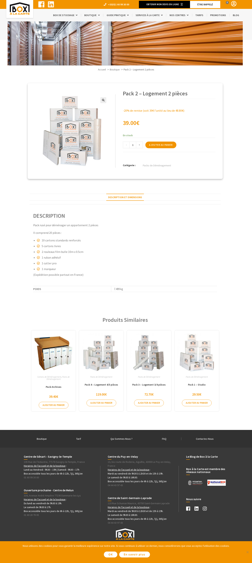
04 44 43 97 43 (115, 485)
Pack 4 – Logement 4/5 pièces (101, 384)
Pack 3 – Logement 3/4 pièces (149, 384)
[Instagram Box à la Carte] (206, 509)
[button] (164, 4)
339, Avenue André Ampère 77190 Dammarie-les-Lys (52, 495)
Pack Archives (53, 387)
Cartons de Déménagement (49, 376)
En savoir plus (134, 554)
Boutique (42, 438)
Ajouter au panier (160, 144)
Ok (110, 554)
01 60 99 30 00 (31, 477)
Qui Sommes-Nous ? (121, 438)
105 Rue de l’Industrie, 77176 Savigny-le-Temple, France (54, 462)
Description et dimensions (125, 197)
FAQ (164, 438)
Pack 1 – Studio (197, 384)
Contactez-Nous (205, 438)
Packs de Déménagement (157, 165)
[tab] (125, 197)
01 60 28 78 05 (31, 515)
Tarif (78, 438)
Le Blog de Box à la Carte (202, 456)
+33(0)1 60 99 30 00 (118, 4)
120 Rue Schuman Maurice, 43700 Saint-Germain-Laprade (139, 503)
